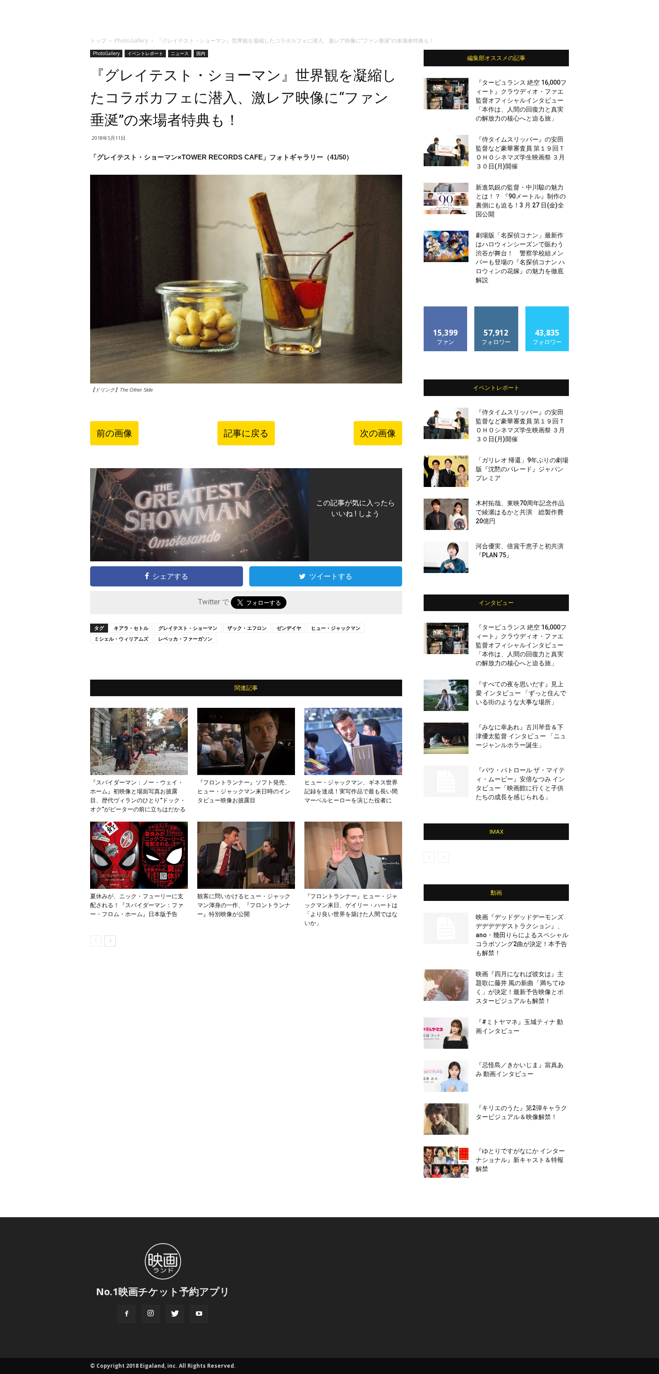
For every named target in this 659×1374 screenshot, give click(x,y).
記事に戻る (246, 433)
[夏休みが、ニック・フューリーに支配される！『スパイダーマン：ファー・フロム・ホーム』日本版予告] (139, 855)
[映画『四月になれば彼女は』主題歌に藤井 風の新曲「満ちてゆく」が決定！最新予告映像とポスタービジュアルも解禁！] (446, 985)
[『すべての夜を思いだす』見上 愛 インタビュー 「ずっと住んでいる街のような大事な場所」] (446, 695)
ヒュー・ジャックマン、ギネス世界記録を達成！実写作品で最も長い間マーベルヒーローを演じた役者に (351, 791)
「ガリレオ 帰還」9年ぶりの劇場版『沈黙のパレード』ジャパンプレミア (522, 469)
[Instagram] (151, 1314)
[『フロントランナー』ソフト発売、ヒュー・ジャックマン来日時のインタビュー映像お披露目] (246, 741)
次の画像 (378, 433)
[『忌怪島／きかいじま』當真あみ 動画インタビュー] (446, 1076)
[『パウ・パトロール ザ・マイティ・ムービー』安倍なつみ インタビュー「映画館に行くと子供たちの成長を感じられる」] (446, 781)
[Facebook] (126, 1314)
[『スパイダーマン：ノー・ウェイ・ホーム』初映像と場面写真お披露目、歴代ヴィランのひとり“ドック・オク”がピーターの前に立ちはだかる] (139, 741)
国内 (200, 53)
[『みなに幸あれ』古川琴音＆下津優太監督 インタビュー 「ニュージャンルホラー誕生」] (446, 738)
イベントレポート (145, 53)
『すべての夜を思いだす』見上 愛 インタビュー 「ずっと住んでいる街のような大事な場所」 (521, 693)
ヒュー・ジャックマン (335, 628)
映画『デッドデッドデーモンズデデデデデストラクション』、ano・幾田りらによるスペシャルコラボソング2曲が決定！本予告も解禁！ (522, 934)
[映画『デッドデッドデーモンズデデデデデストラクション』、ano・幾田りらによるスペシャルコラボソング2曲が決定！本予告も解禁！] (446, 928)
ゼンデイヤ (289, 628)
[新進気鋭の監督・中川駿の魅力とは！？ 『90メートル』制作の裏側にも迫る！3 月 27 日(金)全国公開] (446, 198)
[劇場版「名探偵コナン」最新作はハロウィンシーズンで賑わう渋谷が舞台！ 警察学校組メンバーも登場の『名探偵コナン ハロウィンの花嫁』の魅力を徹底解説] (446, 246)
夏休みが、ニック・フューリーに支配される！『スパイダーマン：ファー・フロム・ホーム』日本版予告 (136, 905)
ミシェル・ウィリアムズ (121, 638)
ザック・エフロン (247, 628)
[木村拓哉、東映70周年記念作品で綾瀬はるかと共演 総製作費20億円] (446, 514)
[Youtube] (199, 1314)
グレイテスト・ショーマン (187, 628)
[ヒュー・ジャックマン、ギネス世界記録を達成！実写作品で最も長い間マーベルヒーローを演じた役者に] (353, 741)
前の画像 (114, 433)
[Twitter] (175, 1314)
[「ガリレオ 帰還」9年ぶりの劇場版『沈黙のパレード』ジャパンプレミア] (446, 471)
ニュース (180, 53)
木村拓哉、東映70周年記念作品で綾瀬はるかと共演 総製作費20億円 (520, 512)
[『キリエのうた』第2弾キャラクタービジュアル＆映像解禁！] (446, 1119)
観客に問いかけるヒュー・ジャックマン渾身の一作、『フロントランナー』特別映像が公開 (243, 905)
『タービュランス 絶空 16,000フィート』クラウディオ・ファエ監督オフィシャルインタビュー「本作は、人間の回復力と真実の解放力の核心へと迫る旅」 (521, 100)
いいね (445, 309)
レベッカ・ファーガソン (185, 638)
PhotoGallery (131, 40)
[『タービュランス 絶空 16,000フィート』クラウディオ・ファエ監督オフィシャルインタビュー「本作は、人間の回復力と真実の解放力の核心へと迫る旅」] (446, 93)
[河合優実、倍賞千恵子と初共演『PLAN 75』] (446, 557)
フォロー (496, 309)
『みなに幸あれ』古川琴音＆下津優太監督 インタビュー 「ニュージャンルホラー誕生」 (521, 736)
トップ (98, 40)
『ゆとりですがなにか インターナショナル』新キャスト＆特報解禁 (520, 1159)
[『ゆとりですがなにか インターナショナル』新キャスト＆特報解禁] (446, 1162)
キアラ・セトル (131, 628)
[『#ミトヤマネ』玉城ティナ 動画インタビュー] (446, 1033)
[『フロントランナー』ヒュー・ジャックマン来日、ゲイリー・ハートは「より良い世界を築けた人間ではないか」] (353, 855)
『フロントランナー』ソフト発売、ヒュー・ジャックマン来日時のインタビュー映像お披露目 (243, 791)
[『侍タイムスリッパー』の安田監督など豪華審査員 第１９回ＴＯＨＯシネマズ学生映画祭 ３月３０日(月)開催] (446, 150)
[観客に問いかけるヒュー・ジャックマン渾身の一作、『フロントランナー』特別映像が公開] (246, 855)
